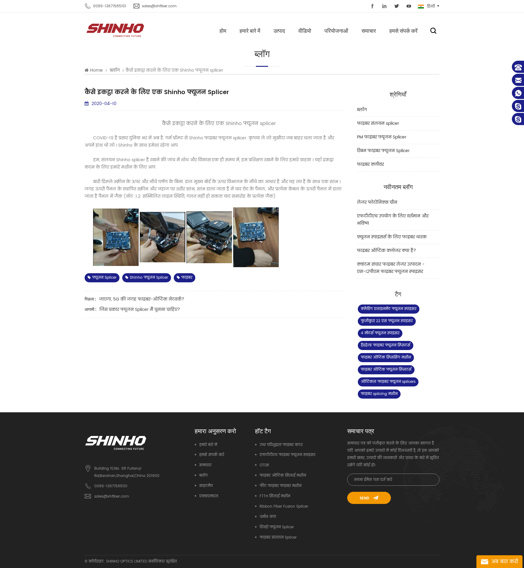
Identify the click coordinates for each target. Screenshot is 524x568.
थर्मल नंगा (268, 517)
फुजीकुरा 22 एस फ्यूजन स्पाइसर (387, 321)
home (96, 70)
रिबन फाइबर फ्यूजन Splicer (383, 150)
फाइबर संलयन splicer (378, 123)
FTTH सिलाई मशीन (275, 496)
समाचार (368, 30)
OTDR (264, 465)
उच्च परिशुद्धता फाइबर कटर (281, 445)
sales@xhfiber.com (159, 6)
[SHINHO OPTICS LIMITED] (116, 30)
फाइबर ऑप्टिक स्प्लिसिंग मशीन (386, 357)
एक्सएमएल (208, 496)
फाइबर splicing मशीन (379, 394)
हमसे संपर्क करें (403, 30)
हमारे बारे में (250, 30)
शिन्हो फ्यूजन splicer (277, 527)
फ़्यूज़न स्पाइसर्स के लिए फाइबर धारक (392, 236)
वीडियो (304, 30)
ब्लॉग (362, 109)
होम (223, 30)
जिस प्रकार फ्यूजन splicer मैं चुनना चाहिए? (139, 309)
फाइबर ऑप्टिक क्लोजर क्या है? (386, 250)
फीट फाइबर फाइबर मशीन (280, 486)
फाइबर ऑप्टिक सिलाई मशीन (283, 475)
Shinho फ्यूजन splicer (149, 278)
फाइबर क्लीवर (370, 164)
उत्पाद (279, 30)
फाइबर (186, 278)
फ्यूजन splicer (104, 278)
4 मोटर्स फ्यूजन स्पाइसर (380, 333)
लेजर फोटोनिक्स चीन (377, 202)
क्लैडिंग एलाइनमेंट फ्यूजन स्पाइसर (388, 309)
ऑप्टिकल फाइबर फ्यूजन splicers (388, 382)
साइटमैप (206, 486)
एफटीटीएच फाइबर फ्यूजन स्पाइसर (287, 455)
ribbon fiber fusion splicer (284, 506)
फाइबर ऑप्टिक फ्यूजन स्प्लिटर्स (386, 369)
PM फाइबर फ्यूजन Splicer (381, 137)
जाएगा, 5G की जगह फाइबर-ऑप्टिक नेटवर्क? (141, 299)
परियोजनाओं (336, 30)
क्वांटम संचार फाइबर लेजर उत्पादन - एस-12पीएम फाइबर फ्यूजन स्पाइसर (391, 268)
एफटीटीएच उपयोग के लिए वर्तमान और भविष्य (392, 220)
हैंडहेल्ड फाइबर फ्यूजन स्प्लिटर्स (385, 345)
